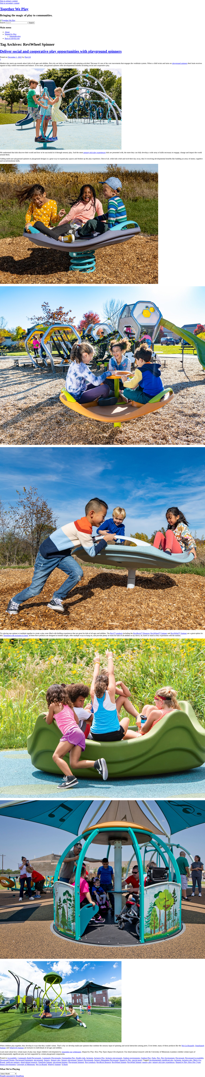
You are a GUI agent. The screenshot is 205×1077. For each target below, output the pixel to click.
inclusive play (187, 1060)
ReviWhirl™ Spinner (179, 633)
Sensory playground (68, 1060)
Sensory (47, 1060)
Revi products (90, 1062)
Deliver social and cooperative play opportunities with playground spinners (61, 51)
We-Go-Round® (188, 1046)
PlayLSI (28, 57)
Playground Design (7, 1060)
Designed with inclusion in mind (16, 635)
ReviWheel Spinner (119, 1062)
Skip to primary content (9, 1)
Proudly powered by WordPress (12, 1076)
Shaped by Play (10, 34)
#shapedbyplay (15, 36)
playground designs (60, 1062)
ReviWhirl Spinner (134, 1062)
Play (158, 1058)
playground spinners (179, 63)
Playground (179, 1058)
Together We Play (14, 9)
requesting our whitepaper (71, 1052)
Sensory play (55, 1060)
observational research (29, 1062)
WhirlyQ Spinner (54, 1064)
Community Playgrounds (51, 1058)
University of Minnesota (26, 1064)
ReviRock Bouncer (103, 1062)
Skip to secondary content (9, 3)
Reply (65, 1064)
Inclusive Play (99, 1058)
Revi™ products (116, 633)
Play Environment (168, 1058)
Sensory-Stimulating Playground (106, 1060)
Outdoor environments (131, 1058)
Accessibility (12, 1058)
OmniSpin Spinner (45, 1062)
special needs (137, 1060)
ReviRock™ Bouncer (141, 633)
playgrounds (38, 1060)
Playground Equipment (24, 1060)
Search (2, 23)
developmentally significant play (161, 1060)
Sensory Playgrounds (85, 1060)
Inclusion (89, 1058)
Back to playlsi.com (12, 38)
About (7, 32)
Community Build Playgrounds (29, 1058)
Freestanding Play (68, 1058)
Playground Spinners (76, 1062)
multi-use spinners (13, 1062)
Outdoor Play (146, 1058)
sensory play (146, 1062)
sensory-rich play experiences (94, 153)
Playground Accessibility (194, 1058)
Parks (154, 1058)
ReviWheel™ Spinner (158, 633)
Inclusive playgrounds (114, 1058)
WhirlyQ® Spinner (16, 1048)
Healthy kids (80, 1058)
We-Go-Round (41, 1064)
